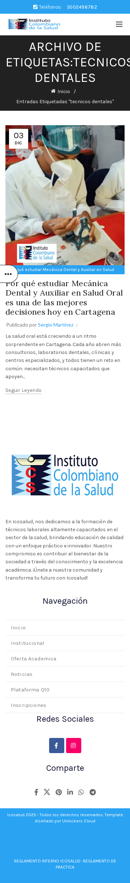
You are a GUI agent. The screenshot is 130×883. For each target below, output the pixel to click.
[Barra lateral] (9, 274)
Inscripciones (28, 705)
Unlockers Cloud (78, 820)
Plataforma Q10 (30, 689)
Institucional (27, 643)
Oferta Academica (34, 658)
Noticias (21, 674)
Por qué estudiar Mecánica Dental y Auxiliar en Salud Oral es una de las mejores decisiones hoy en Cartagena (64, 297)
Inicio (63, 91)
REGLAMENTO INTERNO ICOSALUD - (48, 861)
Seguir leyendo (23, 390)
